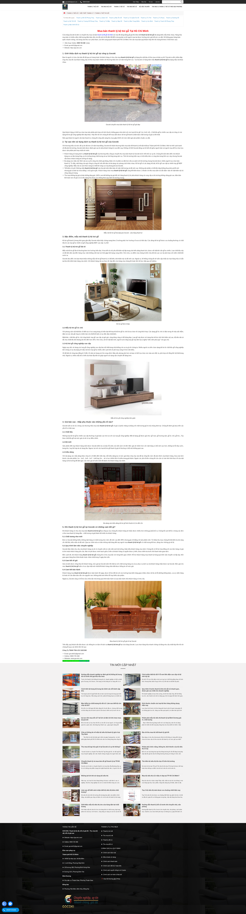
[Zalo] (4, 906)
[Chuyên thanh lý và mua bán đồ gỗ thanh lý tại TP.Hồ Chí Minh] (71, 772)
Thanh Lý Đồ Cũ (119, 6)
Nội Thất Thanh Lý (86, 13)
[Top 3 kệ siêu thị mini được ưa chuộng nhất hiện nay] (131, 801)
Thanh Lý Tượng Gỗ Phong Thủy (87, 21)
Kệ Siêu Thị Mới (144, 6)
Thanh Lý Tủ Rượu (159, 17)
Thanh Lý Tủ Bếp (104, 21)
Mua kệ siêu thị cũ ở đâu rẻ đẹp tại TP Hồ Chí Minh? (161, 776)
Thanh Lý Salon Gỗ (102, 17)
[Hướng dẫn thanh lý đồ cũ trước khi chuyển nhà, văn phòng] (131, 815)
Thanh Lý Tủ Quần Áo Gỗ (131, 17)
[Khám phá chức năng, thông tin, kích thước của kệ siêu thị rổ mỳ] (131, 758)
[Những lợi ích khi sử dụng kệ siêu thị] (71, 787)
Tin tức (151, 2)
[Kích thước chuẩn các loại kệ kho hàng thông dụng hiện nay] (131, 714)
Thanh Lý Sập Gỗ (116, 21)
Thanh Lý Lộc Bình (147, 21)
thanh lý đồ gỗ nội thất (105, 35)
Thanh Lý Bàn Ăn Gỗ (115, 17)
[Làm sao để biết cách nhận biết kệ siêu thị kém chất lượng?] (71, 801)
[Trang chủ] (64, 13)
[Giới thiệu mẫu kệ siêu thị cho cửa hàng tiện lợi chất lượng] (71, 815)
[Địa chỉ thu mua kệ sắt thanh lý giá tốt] (131, 743)
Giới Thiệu (136, 2)
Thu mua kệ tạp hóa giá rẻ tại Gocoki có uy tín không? (101, 747)
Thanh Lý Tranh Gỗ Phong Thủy (164, 21)
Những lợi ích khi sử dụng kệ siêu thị (94, 776)
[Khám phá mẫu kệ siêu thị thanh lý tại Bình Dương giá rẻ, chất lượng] (131, 729)
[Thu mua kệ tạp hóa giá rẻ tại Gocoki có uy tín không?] (71, 758)
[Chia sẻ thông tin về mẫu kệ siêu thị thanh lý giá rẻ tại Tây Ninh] (71, 743)
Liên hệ (157, 2)
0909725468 (86, 2)
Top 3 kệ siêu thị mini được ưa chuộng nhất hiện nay (161, 790)
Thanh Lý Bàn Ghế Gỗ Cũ (71, 24)
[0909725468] (4, 910)
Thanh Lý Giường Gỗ (172, 17)
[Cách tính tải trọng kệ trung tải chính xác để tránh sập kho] (71, 700)
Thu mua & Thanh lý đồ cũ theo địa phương (167, 6)
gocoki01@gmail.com (71, 2)
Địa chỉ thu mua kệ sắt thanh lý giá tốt (156, 732)
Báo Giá (144, 2)
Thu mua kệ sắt (106, 6)
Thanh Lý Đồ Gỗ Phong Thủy (85, 17)
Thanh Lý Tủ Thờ (146, 17)
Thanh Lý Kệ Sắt (93, 6)
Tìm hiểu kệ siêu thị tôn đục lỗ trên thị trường (158, 761)
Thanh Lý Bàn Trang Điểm (132, 21)
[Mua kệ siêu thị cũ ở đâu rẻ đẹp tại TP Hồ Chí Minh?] (131, 787)
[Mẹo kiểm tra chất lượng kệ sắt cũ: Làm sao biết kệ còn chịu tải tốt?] (71, 714)
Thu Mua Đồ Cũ (132, 6)
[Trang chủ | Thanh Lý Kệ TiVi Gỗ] (65, 9)
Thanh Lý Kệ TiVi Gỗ (69, 21)
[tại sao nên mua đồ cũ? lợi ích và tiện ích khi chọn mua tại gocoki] (71, 729)
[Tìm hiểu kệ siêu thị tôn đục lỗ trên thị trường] (131, 772)
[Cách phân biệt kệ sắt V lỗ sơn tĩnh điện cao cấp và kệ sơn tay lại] (131, 685)
